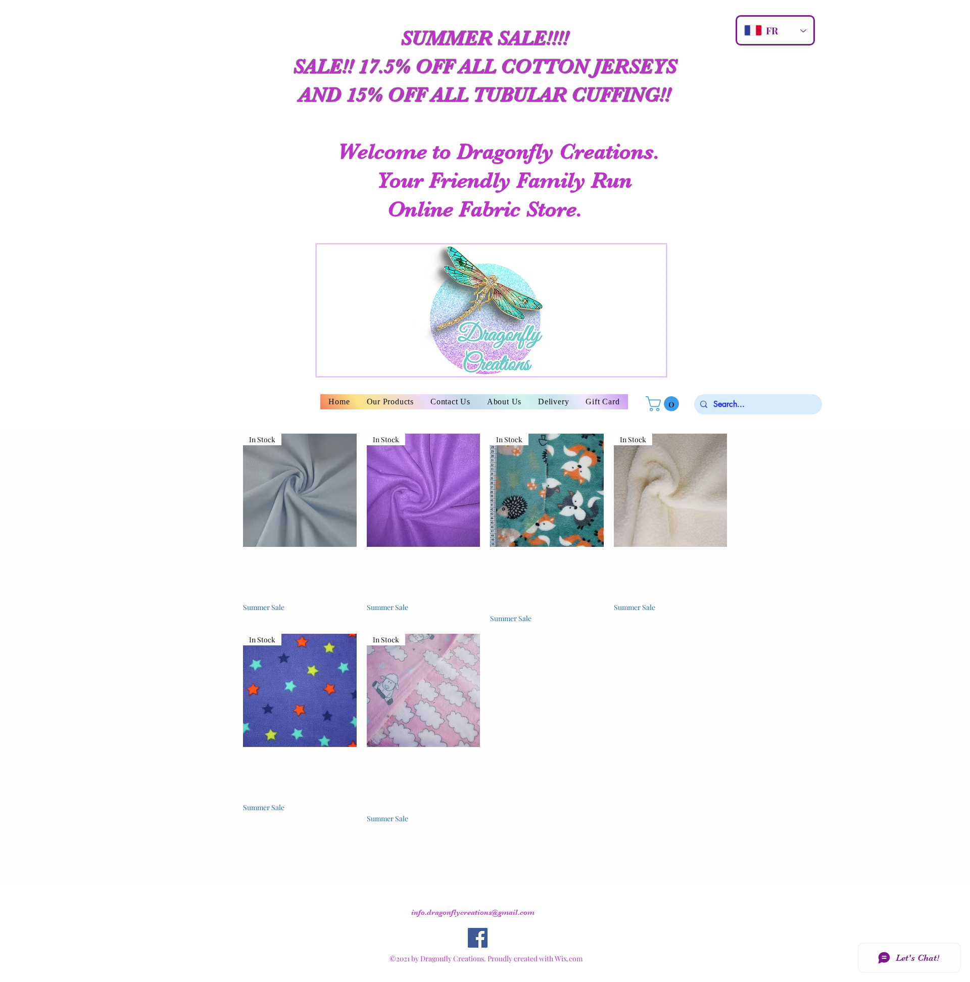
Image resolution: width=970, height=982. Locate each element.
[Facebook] (478, 938)
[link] (664, 403)
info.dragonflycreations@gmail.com (473, 912)
